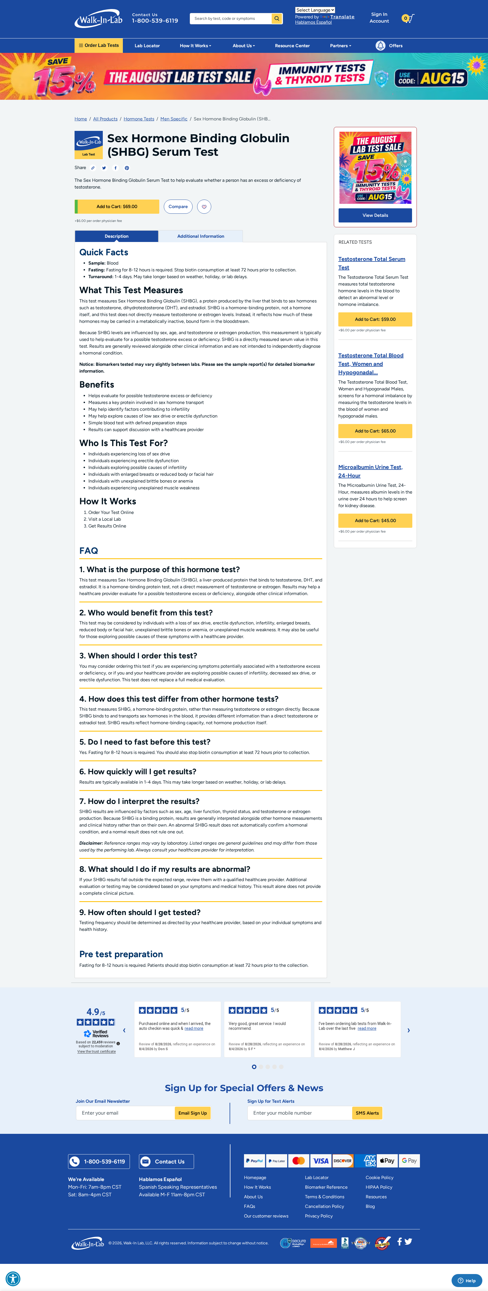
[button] (13, 1278)
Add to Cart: (117, 206)
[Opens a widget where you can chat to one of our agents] (466, 1281)
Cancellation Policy (324, 1206)
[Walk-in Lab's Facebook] (400, 1243)
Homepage (255, 1177)
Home (81, 119)
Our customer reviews (266, 1216)
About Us (253, 1196)
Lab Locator (147, 45)
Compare (178, 206)
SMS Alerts (367, 1113)
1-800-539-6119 (155, 20)
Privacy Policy (319, 1216)
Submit (276, 18)
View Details (375, 215)
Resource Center (292, 45)
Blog (370, 1206)
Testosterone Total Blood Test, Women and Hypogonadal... (371, 364)
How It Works (257, 1187)
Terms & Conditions (324, 1196)
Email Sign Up (192, 1113)
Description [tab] (116, 236)
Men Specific (174, 119)
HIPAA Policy (379, 1187)
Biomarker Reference (326, 1187)
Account (379, 18)
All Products (105, 119)
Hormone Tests (139, 119)
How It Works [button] (194, 45)
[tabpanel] (201, 610)
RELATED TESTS (355, 242)
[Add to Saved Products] (204, 207)
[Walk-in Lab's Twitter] (408, 1243)
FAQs (249, 1206)
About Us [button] (242, 45)
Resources (376, 1196)
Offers (395, 45)
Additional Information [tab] (200, 236)
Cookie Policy (379, 1177)
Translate (342, 17)
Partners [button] (339, 45)
